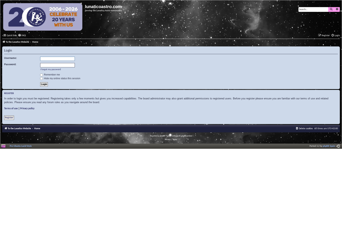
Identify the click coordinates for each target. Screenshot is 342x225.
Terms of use (11, 108)
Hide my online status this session (61, 78)
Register (9, 117)
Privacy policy (27, 108)
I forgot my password (50, 69)
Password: (10, 64)
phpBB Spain (329, 146)
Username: (10, 58)
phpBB (162, 136)
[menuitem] (22, 35)
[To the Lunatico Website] (43, 17)
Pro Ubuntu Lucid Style (21, 146)
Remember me (51, 74)
